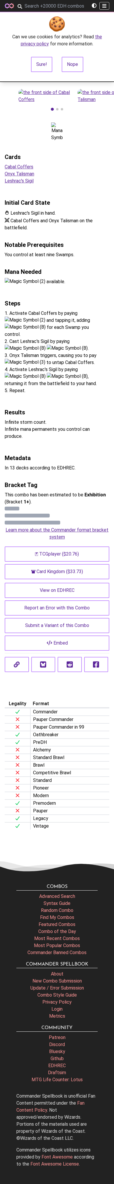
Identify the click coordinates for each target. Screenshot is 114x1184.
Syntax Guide (57, 903)
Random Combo (57, 910)
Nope (72, 64)
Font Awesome (57, 1157)
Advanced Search (57, 896)
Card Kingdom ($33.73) (60, 571)
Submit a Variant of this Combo (57, 625)
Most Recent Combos (57, 938)
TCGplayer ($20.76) (59, 554)
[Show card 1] (52, 109)
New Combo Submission (57, 981)
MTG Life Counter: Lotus (57, 1079)
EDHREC (57, 1065)
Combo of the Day (57, 931)
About (57, 974)
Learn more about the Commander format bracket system (57, 533)
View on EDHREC (57, 590)
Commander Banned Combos (57, 952)
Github (57, 1058)
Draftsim (57, 1072)
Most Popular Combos (57, 945)
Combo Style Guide (57, 995)
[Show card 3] (62, 109)
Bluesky (57, 1051)
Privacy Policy (57, 1002)
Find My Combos (57, 917)
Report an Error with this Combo (57, 608)
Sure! (41, 64)
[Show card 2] (57, 109)
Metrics (57, 1016)
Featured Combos (57, 924)
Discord (57, 1044)
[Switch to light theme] (94, 5)
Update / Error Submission (57, 988)
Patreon (57, 1037)
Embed (60, 643)
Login (57, 1009)
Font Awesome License (54, 1164)
